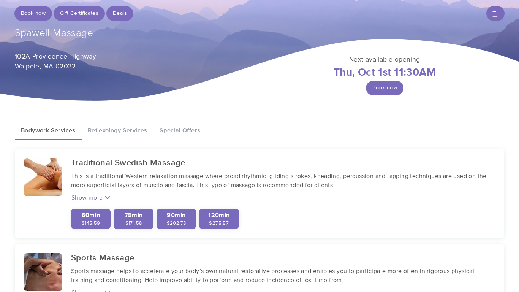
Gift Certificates (79, 13)
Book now (33, 13)
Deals (120, 13)
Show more (87, 198)
